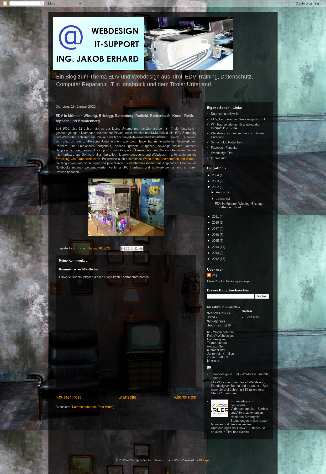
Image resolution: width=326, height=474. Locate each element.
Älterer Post (185, 397)
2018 (216, 222)
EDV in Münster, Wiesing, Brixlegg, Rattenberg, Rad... (239, 205)
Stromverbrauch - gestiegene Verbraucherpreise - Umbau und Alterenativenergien (249, 407)
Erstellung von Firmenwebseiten (78, 159)
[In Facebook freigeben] (136, 248)
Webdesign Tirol (222, 153)
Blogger (204, 460)
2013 (216, 253)
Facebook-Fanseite (224, 147)
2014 (216, 247)
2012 (216, 259)
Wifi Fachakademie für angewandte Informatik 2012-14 (235, 126)
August (221, 192)
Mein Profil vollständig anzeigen (229, 281)
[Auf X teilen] (132, 248)
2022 (216, 187)
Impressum (218, 158)
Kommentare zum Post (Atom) (93, 407)
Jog (214, 275)
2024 (216, 175)
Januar (221, 198)
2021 (216, 216)
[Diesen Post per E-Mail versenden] (123, 248)
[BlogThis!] (127, 248)
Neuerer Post (68, 397)
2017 (216, 229)
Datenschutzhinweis (225, 114)
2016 (216, 235)
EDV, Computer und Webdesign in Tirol (238, 119)
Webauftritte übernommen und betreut (169, 159)
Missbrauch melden (223, 307)
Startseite (127, 397)
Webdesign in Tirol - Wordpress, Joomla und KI (219, 319)
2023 (216, 181)
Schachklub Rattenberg (227, 142)
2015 (216, 240)
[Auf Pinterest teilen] (141, 248)
